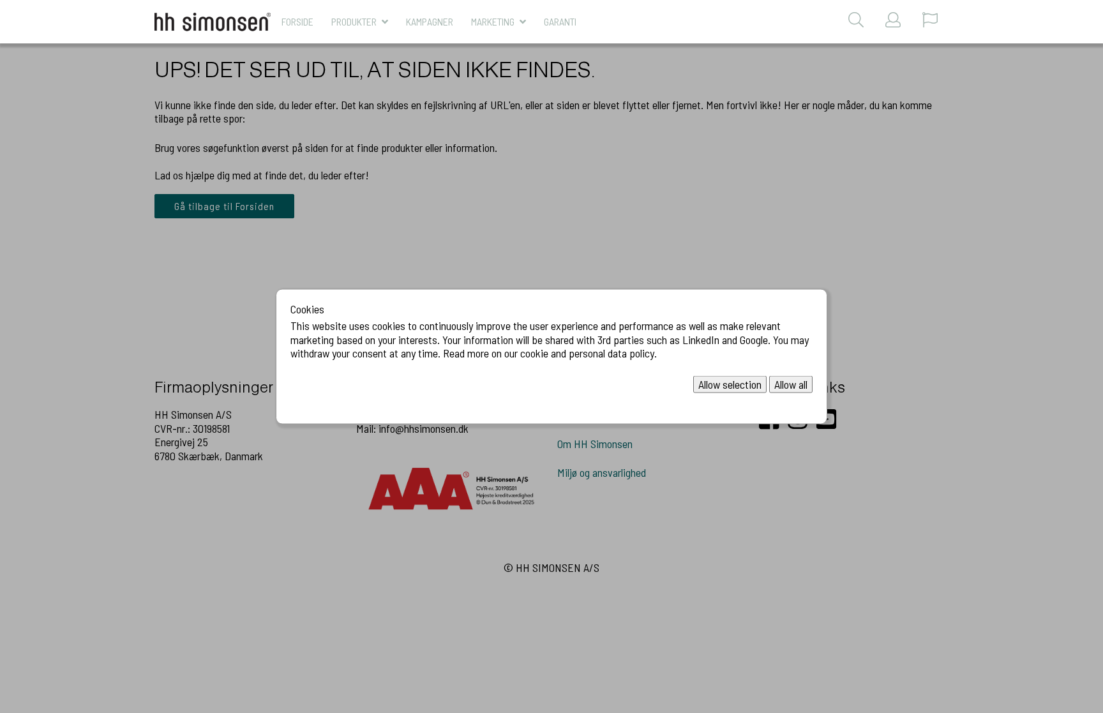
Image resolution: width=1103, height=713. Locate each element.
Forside (297, 21)
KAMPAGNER (429, 21)
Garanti (560, 21)
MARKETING (492, 21)
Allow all (790, 384)
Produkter (354, 21)
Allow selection (730, 384)
